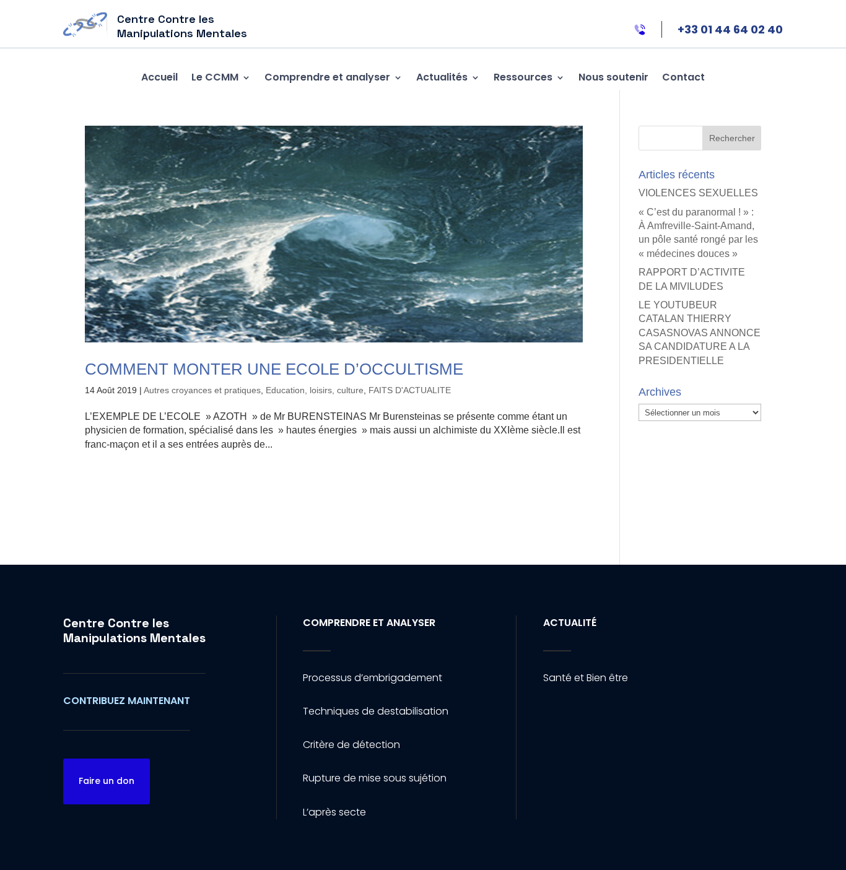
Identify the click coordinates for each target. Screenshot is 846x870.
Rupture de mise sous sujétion (375, 778)
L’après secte (334, 812)
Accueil (159, 77)
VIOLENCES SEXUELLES (698, 193)
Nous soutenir (613, 77)
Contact (683, 77)
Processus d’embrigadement (372, 678)
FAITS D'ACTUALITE (409, 390)
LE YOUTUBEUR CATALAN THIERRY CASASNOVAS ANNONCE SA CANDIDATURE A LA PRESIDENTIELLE (700, 333)
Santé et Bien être (585, 678)
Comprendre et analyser (327, 77)
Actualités (442, 77)
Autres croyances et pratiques (202, 390)
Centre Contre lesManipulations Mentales (134, 630)
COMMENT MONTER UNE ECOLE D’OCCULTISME (274, 369)
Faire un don (106, 781)
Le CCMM (214, 77)
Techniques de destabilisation (375, 711)
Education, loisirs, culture (315, 390)
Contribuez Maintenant (126, 701)
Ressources (523, 77)
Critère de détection (351, 744)
